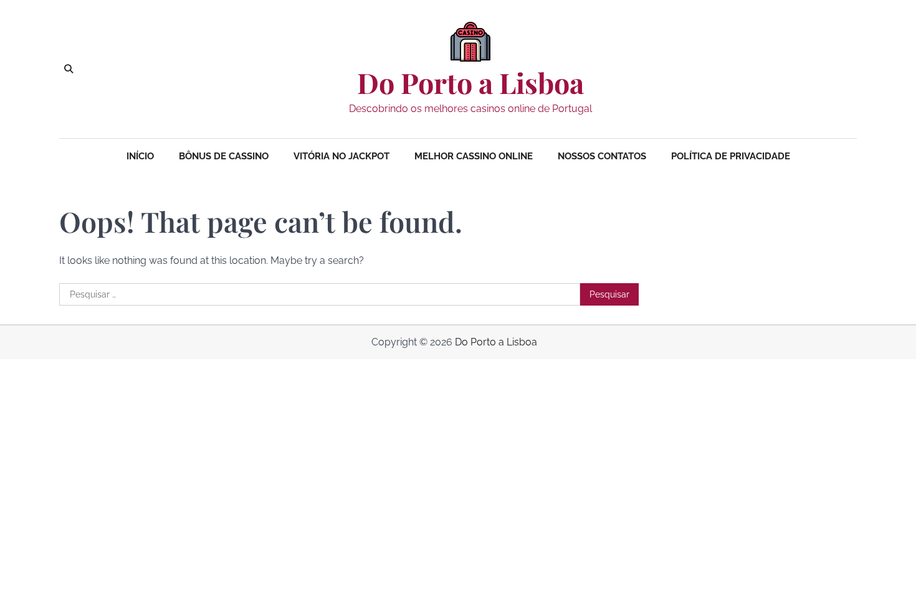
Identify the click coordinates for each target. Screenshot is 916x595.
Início (140, 156)
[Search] (68, 69)
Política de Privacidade (730, 156)
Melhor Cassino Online (473, 156)
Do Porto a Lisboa (470, 83)
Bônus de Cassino (224, 156)
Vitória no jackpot (341, 156)
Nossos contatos (602, 156)
